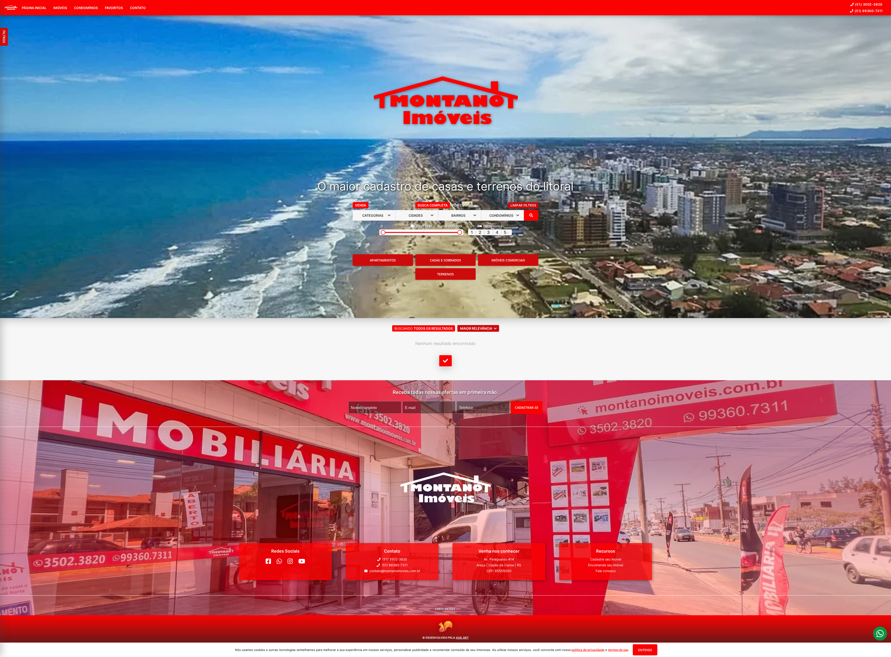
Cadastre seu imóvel (605, 559)
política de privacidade (587, 650)
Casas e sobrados (445, 260)
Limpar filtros (523, 205)
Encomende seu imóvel (605, 565)
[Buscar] (531, 215)
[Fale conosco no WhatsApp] (279, 561)
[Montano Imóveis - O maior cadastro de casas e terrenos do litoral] (445, 101)
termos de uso (618, 650)
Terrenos (445, 274)
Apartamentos (383, 260)
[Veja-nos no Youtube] (301, 561)
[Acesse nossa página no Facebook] (268, 561)
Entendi (645, 650)
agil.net (462, 637)
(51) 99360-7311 (869, 11)
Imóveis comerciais (508, 260)
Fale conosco (606, 571)
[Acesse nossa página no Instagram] (290, 561)
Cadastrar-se (526, 407)
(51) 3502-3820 (868, 4)
